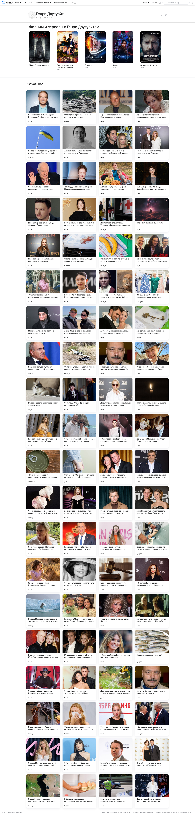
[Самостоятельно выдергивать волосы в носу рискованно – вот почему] (79, 719)
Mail (3, 812)
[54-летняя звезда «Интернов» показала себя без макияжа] (43, 539)
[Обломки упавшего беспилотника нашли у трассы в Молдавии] (79, 359)
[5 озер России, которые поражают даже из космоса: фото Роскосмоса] (43, 791)
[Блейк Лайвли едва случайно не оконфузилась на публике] (43, 431)
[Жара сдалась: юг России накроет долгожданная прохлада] (43, 719)
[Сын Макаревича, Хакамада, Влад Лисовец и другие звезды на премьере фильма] (152, 179)
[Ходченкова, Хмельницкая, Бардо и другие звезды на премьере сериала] (152, 791)
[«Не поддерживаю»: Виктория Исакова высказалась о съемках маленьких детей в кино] (79, 179)
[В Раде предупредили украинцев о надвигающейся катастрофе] (43, 143)
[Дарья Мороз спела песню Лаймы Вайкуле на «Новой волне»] (115, 395)
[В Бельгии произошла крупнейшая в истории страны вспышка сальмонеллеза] (79, 791)
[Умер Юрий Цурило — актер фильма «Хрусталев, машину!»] (115, 359)
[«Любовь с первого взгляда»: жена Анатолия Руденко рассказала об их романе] (152, 143)
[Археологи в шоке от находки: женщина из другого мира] (152, 323)
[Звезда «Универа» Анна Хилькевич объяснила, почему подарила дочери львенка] (43, 575)
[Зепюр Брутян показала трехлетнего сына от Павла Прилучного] (79, 683)
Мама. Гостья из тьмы (39, 65)
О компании (11, 812)
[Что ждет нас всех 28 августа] (152, 215)
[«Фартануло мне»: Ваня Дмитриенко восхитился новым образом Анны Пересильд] (43, 287)
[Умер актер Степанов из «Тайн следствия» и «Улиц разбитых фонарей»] (152, 359)
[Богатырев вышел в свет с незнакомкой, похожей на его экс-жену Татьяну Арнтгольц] (115, 143)
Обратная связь (185, 812)
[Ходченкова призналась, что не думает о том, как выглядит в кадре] (79, 503)
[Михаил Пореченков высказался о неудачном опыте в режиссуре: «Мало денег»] (152, 467)
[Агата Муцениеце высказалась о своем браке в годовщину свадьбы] (115, 323)
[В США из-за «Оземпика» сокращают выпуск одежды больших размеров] (152, 287)
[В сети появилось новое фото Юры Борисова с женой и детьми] (43, 647)
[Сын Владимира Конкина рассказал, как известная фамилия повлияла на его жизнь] (43, 179)
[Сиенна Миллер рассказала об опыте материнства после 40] (43, 755)
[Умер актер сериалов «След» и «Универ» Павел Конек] (43, 215)
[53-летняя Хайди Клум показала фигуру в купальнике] (115, 647)
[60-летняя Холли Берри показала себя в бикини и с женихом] (79, 431)
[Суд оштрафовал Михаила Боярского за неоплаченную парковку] (43, 683)
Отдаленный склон (148, 65)
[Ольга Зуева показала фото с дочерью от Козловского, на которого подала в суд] (152, 755)
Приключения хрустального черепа (65, 66)
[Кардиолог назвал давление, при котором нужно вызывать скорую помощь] (152, 539)
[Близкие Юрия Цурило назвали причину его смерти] (152, 683)
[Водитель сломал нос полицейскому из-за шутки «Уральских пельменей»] (115, 791)
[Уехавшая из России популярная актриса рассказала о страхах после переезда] (115, 719)
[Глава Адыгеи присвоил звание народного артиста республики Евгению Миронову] (115, 755)
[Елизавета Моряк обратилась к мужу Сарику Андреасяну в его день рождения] (79, 611)
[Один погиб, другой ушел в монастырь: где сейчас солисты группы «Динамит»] (152, 251)
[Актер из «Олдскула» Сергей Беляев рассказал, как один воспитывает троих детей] (115, 179)
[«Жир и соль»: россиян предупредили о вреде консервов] (43, 467)
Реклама (19, 812)
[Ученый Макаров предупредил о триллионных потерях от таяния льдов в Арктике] (43, 611)
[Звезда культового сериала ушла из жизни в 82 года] (79, 575)
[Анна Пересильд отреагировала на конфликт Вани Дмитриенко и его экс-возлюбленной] (152, 503)
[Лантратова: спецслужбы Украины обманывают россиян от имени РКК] (115, 215)
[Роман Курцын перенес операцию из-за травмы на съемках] (115, 503)
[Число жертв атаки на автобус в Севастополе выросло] (79, 251)
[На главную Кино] (9, 2)
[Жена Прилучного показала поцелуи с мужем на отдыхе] (115, 467)
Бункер (116, 65)
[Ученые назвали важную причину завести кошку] (43, 395)
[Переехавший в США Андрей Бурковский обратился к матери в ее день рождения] (43, 107)
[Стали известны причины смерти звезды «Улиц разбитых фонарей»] (152, 395)
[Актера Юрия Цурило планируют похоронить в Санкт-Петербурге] (152, 611)
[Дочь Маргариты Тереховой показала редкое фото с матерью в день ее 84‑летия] (152, 107)
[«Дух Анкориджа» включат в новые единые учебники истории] (152, 719)
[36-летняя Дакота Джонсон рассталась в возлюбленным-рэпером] (79, 755)
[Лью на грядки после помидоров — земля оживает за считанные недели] (115, 683)
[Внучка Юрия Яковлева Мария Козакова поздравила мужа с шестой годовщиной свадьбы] (79, 287)
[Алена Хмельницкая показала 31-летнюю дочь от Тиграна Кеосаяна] (79, 143)
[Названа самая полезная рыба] (152, 647)
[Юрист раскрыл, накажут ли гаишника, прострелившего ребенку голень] (115, 575)
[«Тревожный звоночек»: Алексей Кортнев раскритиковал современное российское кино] (115, 107)
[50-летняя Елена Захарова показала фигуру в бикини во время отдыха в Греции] (152, 575)
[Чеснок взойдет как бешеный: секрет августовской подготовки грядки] (43, 503)
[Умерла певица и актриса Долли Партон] (115, 611)
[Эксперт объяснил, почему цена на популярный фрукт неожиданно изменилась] (115, 251)
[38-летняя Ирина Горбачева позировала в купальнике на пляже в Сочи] (115, 431)
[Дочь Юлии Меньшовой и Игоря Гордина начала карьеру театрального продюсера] (152, 431)
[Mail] (3, 2)
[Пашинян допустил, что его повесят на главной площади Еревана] (43, 359)
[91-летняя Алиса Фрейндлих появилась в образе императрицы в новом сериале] (79, 395)
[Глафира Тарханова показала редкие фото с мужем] (43, 251)
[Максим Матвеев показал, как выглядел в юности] (43, 323)
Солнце (88, 65)
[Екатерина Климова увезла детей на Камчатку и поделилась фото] (79, 215)
